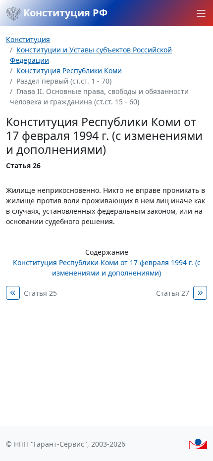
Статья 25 (40, 293)
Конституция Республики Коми (69, 70)
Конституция (28, 39)
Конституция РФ (64, 12)
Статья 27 (172, 293)
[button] (201, 13)
